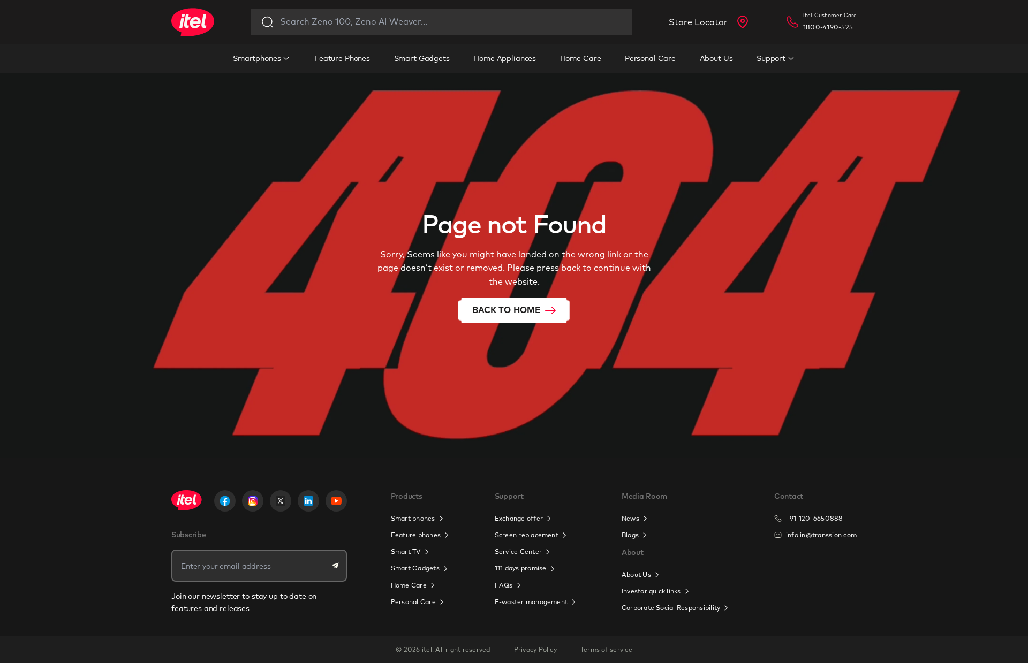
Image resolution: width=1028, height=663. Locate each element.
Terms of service (606, 649)
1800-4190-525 (828, 27)
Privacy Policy (535, 649)
